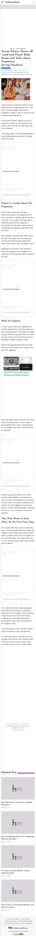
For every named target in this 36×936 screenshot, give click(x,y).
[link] (6, 359)
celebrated (28, 608)
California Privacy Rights (25, 921)
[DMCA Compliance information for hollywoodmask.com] (18, 934)
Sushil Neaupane (7, 70)
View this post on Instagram (11, 171)
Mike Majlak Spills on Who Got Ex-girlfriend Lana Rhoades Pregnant (11, 359)
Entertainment (21, 48)
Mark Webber (18, 729)
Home (12, 48)
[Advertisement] (18, 27)
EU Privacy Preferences (12, 923)
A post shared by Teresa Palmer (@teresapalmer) (16, 194)
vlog (22, 217)
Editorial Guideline (11, 921)
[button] (33, 2)
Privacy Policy (26, 919)
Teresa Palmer (13, 725)
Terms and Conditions (13, 919)
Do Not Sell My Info (26, 923)
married (10, 495)
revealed (12, 251)
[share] (16, 358)
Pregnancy (24, 725)
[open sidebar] (2, 2)
